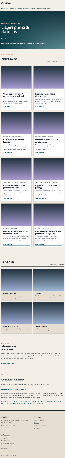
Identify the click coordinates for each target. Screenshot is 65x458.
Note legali (39, 403)
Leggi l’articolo (8, 106)
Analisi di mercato (11, 8)
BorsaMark (13, 4)
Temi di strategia (24, 401)
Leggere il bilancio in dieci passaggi (46, 186)
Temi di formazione (37, 401)
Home (3, 8)
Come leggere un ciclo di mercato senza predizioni (13, 94)
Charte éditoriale (6, 403)
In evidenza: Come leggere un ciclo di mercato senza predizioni (23, 43)
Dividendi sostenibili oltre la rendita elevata (46, 140)
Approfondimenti (41, 8)
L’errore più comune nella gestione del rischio (14, 186)
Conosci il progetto (8, 363)
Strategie (19, 8)
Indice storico (20, 389)
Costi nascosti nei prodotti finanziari (13, 140)
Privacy (32, 403)
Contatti (49, 8)
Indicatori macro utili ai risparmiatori (45, 94)
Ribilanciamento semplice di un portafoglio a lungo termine (48, 232)
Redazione (4, 401)
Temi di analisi (13, 401)
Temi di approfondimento (53, 401)
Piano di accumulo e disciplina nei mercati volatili (15, 232)
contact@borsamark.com (8, 425)
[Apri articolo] (16, 77)
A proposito (4, 438)
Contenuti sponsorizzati (21, 403)
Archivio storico (7, 389)
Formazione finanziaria (29, 8)
